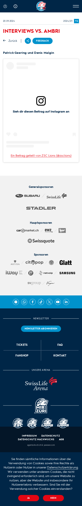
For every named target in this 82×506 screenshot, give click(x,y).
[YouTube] (58, 302)
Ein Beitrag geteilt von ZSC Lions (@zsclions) (41, 155)
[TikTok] (41, 302)
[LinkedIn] (66, 302)
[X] (49, 302)
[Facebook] (33, 302)
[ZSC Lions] (41, 6)
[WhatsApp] (24, 302)
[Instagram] (16, 302)
